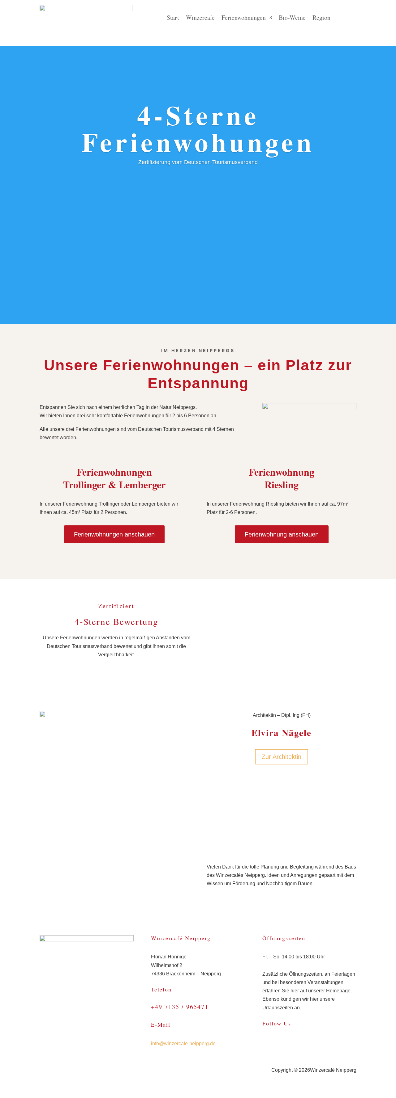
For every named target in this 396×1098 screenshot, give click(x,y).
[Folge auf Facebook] (267, 1043)
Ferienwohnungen (244, 18)
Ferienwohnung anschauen (282, 534)
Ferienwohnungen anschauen (114, 534)
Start (173, 18)
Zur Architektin (281, 756)
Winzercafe (200, 18)
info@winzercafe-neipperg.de (183, 1043)
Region (321, 18)
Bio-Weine (292, 18)
